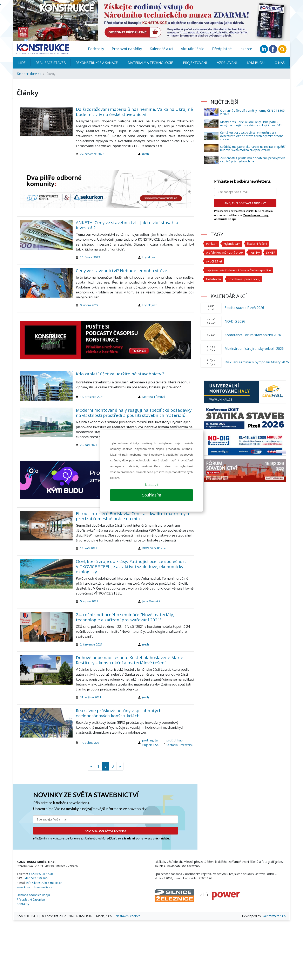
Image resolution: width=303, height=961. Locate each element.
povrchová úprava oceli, (244, 279)
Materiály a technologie (150, 62)
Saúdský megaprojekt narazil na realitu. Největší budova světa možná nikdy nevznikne (252, 148)
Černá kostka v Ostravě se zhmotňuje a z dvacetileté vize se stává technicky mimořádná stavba (251, 136)
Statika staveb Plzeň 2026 (244, 307)
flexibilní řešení (257, 244)
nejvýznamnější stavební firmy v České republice (238, 270)
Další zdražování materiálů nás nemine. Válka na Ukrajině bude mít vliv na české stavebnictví (134, 111)
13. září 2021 (88, 548)
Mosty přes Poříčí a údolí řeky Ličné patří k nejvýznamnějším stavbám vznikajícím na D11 (251, 123)
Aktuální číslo (192, 48)
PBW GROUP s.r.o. (154, 548)
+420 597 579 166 (35, 878)
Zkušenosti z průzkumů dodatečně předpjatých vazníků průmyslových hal (252, 159)
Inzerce (245, 48)
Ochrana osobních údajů (33, 895)
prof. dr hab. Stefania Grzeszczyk (180, 742)
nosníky (255, 252)
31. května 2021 (90, 697)
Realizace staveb (51, 62)
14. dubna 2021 (90, 743)
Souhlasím (151, 495)
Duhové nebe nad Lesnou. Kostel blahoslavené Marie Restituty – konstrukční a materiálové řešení (129, 660)
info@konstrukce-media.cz (44, 883)
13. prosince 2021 (92, 397)
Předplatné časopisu (31, 899)
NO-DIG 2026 (235, 321)
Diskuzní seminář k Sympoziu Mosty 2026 (257, 362)
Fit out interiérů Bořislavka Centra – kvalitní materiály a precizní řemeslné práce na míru (132, 516)
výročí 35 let (214, 261)
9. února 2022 (89, 305)
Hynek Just (149, 257)
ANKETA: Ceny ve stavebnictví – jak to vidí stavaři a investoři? (127, 225)
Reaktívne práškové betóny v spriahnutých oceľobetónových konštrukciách (119, 713)
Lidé (22, 62)
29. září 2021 (88, 445)
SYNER (270, 252)
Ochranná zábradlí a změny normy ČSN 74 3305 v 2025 (252, 112)
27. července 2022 (92, 154)
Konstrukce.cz (29, 73)
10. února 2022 (90, 257)
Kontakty (23, 904)
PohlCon (211, 244)
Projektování (195, 62)
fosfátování (213, 279)
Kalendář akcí (161, 48)
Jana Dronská (151, 601)
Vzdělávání (227, 62)
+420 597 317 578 (41, 874)
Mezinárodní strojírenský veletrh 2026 (254, 348)
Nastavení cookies (128, 916)
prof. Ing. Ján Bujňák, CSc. (150, 742)
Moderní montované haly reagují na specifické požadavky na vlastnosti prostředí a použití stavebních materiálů (133, 412)
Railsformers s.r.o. (274, 916)
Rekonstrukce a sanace (97, 62)
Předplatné (222, 48)
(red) (145, 154)
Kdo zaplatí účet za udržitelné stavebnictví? (120, 374)
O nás (280, 62)
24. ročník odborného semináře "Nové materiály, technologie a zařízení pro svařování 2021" (125, 617)
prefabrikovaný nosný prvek (224, 252)
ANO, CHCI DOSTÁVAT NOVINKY (105, 830)
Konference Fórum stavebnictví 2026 (253, 335)
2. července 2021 (91, 644)
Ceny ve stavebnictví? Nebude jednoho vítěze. (122, 270)
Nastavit (151, 485)
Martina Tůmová (153, 397)
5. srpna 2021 (89, 601)
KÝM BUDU (256, 62)
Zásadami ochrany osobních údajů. (145, 838)
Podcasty (96, 48)
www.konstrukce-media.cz (34, 887)
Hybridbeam (232, 244)
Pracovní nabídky (127, 48)
